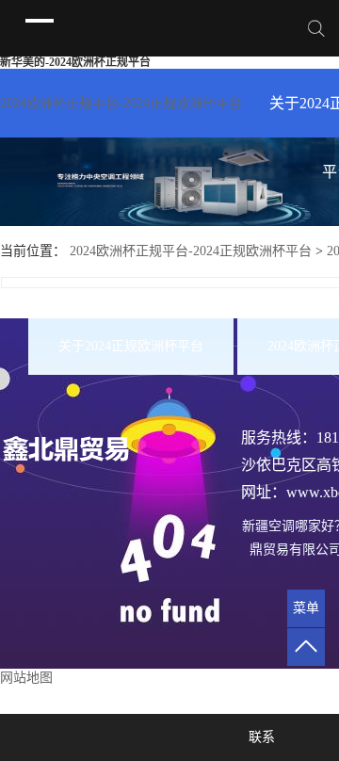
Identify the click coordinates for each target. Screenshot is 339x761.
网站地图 (26, 678)
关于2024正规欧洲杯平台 (130, 346)
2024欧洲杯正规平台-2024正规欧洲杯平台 (121, 103)
